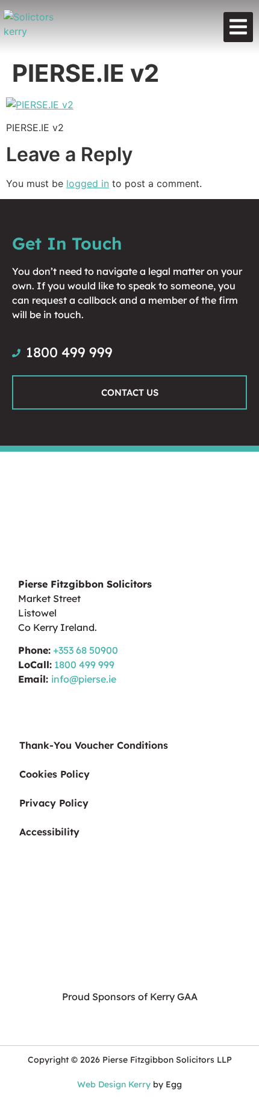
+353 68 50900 (85, 650)
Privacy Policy (54, 803)
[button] (238, 27)
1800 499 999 (84, 665)
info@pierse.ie (83, 679)
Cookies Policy (54, 774)
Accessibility (49, 832)
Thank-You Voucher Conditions (93, 745)
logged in (87, 183)
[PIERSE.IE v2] (39, 105)
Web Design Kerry (114, 1084)
